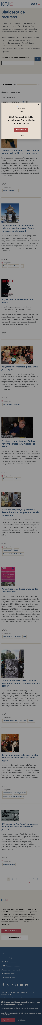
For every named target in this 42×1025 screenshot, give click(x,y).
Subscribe (20, 129)
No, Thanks (21, 135)
